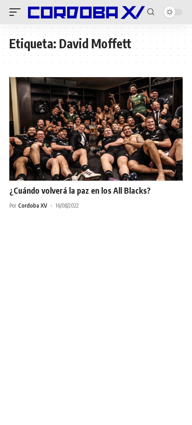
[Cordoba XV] (85, 12)
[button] (17, 12)
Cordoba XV (32, 205)
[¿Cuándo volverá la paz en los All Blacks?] (96, 129)
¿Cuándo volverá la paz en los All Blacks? (80, 190)
